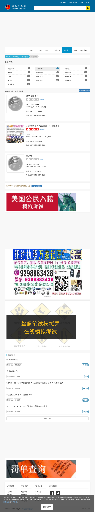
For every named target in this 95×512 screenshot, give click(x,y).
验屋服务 (76, 80)
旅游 (75, 50)
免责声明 (24, 492)
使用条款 (14, 502)
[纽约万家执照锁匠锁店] (47, 272)
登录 (81, 2)
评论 (42, 99)
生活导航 (83, 50)
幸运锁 (29, 156)
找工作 (39, 50)
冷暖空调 (76, 72)
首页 (31, 50)
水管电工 (19, 72)
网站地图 (63, 2)
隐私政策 (6, 502)
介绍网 (8, 57)
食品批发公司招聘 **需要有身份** (20, 394)
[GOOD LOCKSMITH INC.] (15, 164)
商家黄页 (67, 50)
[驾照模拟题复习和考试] (47, 325)
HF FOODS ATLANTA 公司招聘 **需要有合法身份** (27, 406)
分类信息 (57, 50)
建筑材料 (76, 76)
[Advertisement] (47, 30)
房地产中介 (47, 76)
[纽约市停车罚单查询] (47, 469)
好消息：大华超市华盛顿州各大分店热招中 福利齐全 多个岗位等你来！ (35, 382)
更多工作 (47, 418)
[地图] (43, 106)
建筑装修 (19, 84)
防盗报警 (19, 68)
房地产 (47, 50)
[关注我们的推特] (58, 495)
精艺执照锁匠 (32, 96)
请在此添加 (37, 186)
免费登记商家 (85, 91)
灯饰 (19, 76)
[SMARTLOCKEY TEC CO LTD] (15, 104)
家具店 (19, 80)
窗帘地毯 (47, 80)
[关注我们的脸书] (52, 495)
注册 (87, 2)
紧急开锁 (34, 57)
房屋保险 (47, 72)
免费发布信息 (73, 2)
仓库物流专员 (12, 359)
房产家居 (25, 57)
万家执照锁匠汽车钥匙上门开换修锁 (42, 126)
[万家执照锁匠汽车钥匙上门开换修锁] (15, 134)
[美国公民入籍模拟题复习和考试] (47, 202)
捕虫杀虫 (76, 68)
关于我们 (9, 492)
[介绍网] (18, 7)
